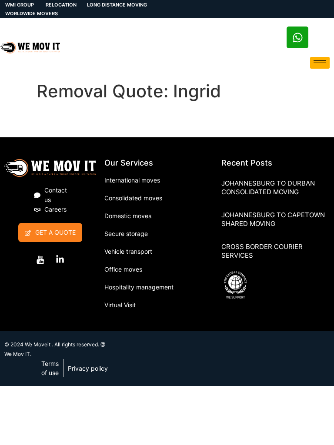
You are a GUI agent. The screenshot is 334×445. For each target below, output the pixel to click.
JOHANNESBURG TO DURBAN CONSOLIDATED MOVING (268, 187)
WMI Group (19, 5)
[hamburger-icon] (320, 63)
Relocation (60, 5)
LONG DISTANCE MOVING (117, 5)
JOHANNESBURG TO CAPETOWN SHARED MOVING (273, 219)
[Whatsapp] (297, 37)
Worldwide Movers (31, 13)
